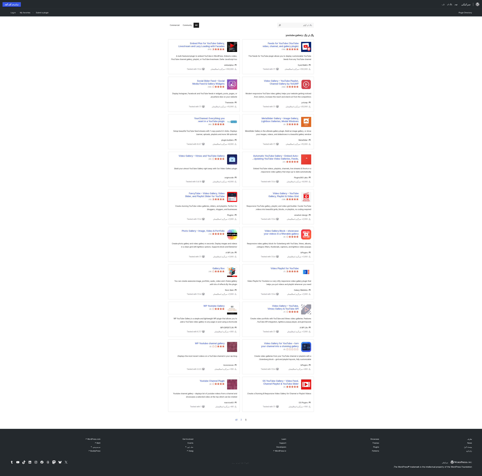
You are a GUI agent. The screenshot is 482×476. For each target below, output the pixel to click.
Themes (375, 443)
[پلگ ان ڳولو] (279, 25)
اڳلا (236, 420)
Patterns (375, 451)
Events (190, 443)
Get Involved (188, 439)
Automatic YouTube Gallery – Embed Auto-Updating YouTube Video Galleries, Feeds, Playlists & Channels (276, 157)
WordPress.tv (279, 451)
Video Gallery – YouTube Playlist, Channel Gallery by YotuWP (281, 82)
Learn (284, 439)
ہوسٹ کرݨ (468, 447)
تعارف (469, 439)
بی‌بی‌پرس (95, 447)
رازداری (469, 451)
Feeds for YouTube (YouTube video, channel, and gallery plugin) (281, 45)
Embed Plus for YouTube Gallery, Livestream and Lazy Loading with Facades (201, 45)
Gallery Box (219, 268)
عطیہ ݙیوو (189, 447)
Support (282, 443)
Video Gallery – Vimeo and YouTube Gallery (202, 156)
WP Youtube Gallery (214, 306)
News (469, 443)
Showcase (374, 439)
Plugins (376, 447)
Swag (190, 451)
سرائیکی (445, 463)
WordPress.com (92, 439)
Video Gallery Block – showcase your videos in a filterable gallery (281, 232)
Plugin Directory (465, 13)
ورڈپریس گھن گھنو (11, 4)
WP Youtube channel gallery (210, 343)
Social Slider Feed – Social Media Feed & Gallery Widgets (208, 82)
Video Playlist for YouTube (285, 268)
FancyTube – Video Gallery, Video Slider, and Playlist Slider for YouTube (205, 195)
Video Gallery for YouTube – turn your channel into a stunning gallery (280, 345)
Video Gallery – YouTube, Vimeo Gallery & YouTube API (283, 307)
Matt (97, 443)
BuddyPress (94, 451)
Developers (281, 447)
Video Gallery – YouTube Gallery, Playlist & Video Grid (283, 195)
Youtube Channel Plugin (212, 381)
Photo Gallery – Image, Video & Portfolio (203, 231)
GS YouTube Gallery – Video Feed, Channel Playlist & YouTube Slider (281, 382)
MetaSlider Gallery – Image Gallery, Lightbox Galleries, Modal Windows (280, 120)
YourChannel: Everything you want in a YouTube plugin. (209, 120)
